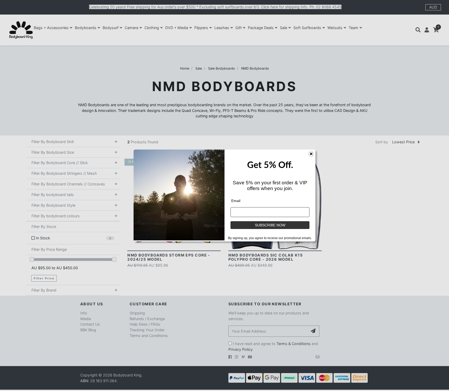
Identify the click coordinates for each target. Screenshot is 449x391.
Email (235, 201)
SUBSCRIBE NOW (270, 225)
